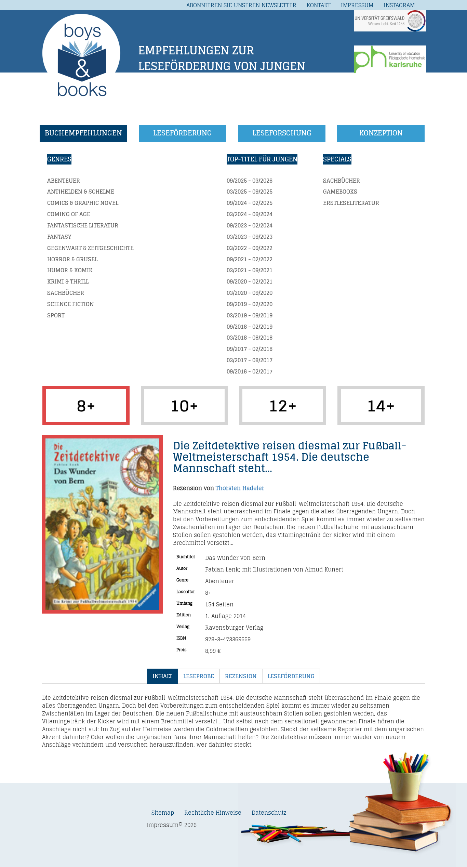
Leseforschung (281, 133)
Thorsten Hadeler (240, 488)
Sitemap (162, 812)
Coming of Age (68, 214)
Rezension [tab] (241, 676)
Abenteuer (63, 180)
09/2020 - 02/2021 (249, 281)
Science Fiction (70, 304)
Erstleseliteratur (351, 203)
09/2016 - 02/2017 (249, 371)
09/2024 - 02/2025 (249, 203)
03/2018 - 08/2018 (249, 337)
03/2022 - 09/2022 (249, 248)
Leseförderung (182, 133)
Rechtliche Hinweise (212, 812)
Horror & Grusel (72, 259)
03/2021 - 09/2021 (249, 270)
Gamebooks (340, 191)
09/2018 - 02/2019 (249, 326)
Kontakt (319, 5)
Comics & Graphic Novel (82, 203)
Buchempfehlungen (83, 133)
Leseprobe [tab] (198, 676)
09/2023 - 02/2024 (249, 225)
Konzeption (381, 133)
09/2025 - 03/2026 (249, 180)
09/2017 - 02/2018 (249, 349)
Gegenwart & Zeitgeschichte (90, 248)
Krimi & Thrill (68, 281)
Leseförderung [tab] (291, 676)
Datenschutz (269, 812)
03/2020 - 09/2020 (249, 293)
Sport (56, 315)
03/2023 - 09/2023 (249, 236)
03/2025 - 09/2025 (249, 191)
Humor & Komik (70, 270)
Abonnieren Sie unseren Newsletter (241, 5)
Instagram (399, 5)
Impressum (357, 5)
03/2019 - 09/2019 (249, 315)
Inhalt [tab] (162, 676)
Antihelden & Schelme (80, 191)
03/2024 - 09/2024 (249, 214)
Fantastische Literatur (82, 225)
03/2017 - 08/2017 (249, 360)
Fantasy (59, 236)
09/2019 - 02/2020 (249, 304)
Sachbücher (65, 293)
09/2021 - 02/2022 (249, 259)
